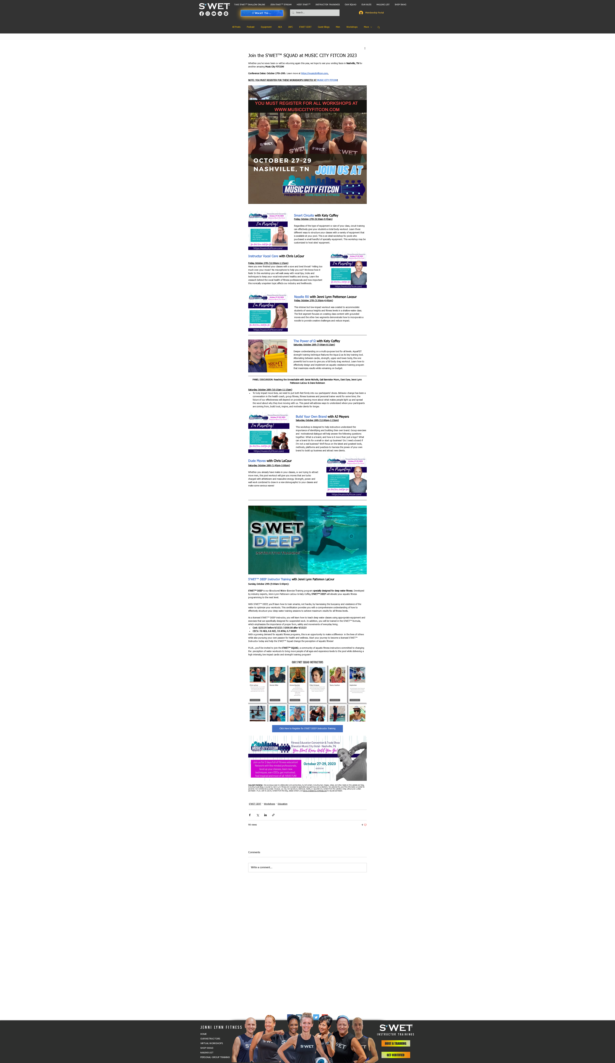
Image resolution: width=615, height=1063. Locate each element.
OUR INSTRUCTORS (210, 1038)
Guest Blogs (323, 27)
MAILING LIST (206, 1052)
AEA (280, 27)
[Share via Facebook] (249, 815)
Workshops (351, 27)
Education (282, 804)
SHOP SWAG (206, 1048)
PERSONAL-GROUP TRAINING (214, 1057)
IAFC (290, 27)
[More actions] (365, 48)
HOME (203, 1034)
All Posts (236, 27)
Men (338, 27)
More (366, 27)
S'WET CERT (305, 27)
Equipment (266, 27)
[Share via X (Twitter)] (257, 815)
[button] (327, 4)
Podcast (250, 27)
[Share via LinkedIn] (265, 815)
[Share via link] (273, 815)
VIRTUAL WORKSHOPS (211, 1043)
